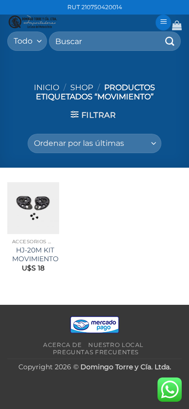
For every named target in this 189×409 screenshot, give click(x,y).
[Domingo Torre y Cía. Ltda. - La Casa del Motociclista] (77, 22)
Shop (81, 87)
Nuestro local (115, 344)
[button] (163, 23)
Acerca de (62, 344)
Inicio (46, 87)
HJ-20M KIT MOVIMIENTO (35, 254)
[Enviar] (170, 40)
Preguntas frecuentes (96, 352)
